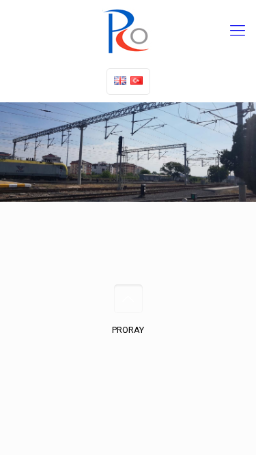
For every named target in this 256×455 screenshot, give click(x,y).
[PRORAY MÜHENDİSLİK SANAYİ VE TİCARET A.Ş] (128, 31)
